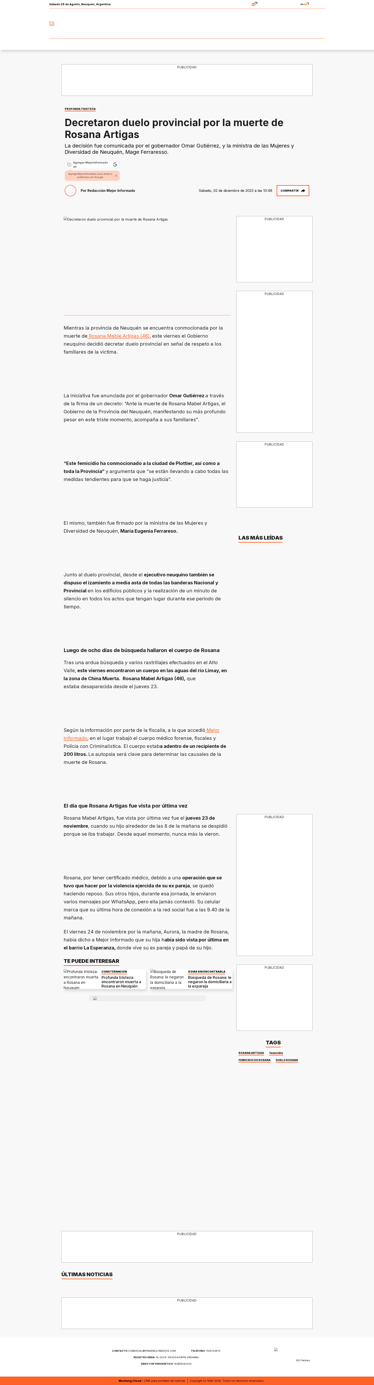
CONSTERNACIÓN (114, 971)
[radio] (241, 4)
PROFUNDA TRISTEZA (80, 109)
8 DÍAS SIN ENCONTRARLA (206, 971)
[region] (187, 80)
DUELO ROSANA (287, 1060)
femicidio (276, 1053)
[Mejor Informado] (187, 24)
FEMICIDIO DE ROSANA (255, 1060)
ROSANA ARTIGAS (251, 1053)
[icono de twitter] (302, 23)
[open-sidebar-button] (51, 23)
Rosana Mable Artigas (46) (118, 336)
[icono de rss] (321, 23)
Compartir (289, 190)
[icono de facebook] (293, 23)
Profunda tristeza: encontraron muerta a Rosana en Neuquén (121, 982)
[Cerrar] (116, 175)
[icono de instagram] (312, 23)
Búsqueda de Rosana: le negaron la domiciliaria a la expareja (210, 982)
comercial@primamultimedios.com (144, 1350)
